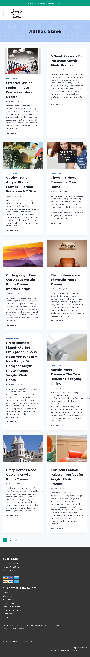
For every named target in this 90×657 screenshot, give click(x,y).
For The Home (11, 79)
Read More (12, 133)
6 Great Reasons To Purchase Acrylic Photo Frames (66, 60)
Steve (10, 101)
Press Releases (12, 339)
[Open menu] (88, 13)
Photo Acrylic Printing (12, 610)
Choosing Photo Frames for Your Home (63, 182)
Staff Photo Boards (11, 614)
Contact (6, 617)
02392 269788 (18, 628)
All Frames (7, 596)
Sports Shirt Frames (11, 607)
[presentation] (23, 61)
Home (5, 593)
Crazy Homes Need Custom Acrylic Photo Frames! (21, 474)
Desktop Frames (10, 603)
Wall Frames (8, 600)
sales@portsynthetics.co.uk (46, 626)
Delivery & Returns (11, 563)
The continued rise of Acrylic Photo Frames (66, 279)
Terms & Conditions (11, 567)
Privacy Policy (9, 570)
